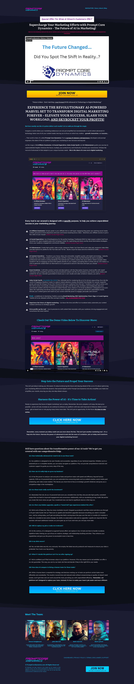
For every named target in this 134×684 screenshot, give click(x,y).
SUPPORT (105, 657)
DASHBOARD (68, 657)
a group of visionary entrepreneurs (78, 138)
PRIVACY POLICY (79, 657)
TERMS (88, 657)
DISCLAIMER (96, 657)
